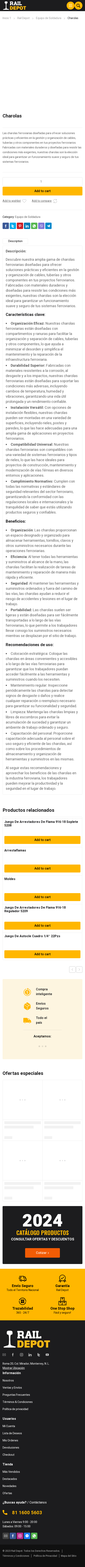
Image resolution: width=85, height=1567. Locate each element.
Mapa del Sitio (68, 1556)
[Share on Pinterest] (20, 226)
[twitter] (39, 1355)
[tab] (15, 241)
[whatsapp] (34, 1536)
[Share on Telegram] (48, 226)
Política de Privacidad (45, 1556)
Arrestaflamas (15, 850)
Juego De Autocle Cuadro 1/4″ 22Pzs (32, 936)
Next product (79, 969)
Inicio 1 (7, 18)
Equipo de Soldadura (48, 18)
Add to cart (42, 191)
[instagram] (21, 1355)
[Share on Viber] (41, 226)
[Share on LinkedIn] (27, 226)
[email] (4, 1355)
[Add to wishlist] (24, 201)
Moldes (9, 879)
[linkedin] (30, 1355)
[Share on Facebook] (6, 226)
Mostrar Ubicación (14, 1368)
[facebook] (13, 1355)
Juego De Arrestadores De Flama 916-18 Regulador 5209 (35, 909)
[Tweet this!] (13, 226)
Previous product (72, 969)
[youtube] (47, 1355)
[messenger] (27, 1536)
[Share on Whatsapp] (34, 226)
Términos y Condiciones (16, 1556)
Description (15, 241)
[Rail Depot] (14, 5)
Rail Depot (23, 18)
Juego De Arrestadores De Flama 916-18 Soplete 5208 (41, 824)
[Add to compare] (55, 201)
